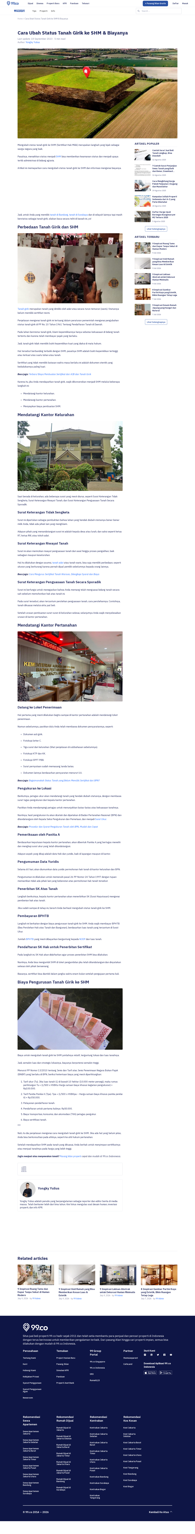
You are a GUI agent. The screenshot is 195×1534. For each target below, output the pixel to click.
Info (53, 11)
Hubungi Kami (29, 1370)
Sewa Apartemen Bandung (31, 1484)
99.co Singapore (97, 1361)
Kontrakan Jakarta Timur (98, 1452)
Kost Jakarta (129, 1427)
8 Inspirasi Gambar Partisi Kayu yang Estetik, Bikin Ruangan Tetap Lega (158, 1292)
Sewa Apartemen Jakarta (31, 1432)
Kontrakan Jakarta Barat (98, 1443)
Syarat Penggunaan (32, 1383)
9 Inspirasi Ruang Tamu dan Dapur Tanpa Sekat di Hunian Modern (33, 1292)
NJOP (82, 939)
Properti (44, 11)
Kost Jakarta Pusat (132, 1461)
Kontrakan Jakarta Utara (98, 1460)
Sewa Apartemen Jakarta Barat (31, 1449)
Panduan (74, 3)
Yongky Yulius (48, 1188)
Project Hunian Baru (65, 1358)
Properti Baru (53, 3)
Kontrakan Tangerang (95, 1496)
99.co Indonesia (97, 1368)
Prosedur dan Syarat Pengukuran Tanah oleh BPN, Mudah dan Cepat (63, 826)
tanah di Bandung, (59, 214)
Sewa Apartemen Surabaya (31, 1492)
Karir (25, 1364)
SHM (58, 156)
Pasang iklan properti (70, 1156)
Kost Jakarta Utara (132, 1455)
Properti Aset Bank (65, 1383)
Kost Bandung (129, 1474)
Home (20, 18)
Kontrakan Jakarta (98, 1427)
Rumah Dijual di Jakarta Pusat (63, 1471)
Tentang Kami (29, 1358)
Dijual (30, 3)
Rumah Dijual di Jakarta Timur (63, 1454)
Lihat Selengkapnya (156, 229)
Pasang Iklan (62, 1364)
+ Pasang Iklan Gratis (155, 3)
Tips (34, 11)
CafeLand (127, 1364)
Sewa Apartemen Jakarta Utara (31, 1475)
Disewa (40, 3)
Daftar (176, 3)
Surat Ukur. (101, 819)
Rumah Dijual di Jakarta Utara (63, 1463)
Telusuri (85, 3)
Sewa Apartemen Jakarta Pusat (31, 1466)
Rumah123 (95, 1380)
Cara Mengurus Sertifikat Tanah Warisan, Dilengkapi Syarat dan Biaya (64, 574)
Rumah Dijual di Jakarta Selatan (64, 1437)
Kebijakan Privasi (31, 1376)
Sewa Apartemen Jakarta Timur (31, 1458)
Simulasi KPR (62, 1370)
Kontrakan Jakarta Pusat (98, 1469)
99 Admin (36, 1298)
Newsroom (28, 1397)
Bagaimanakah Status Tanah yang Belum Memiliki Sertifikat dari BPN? (64, 780)
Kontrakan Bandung (99, 1477)
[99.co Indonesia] (13, 3)
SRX (92, 1374)
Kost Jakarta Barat (132, 1442)
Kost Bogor (128, 1486)
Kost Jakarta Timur (132, 1449)
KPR (65, 3)
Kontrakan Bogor (98, 1489)
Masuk (185, 3)
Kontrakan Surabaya (99, 1483)
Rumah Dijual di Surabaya (63, 1488)
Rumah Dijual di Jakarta (63, 1428)
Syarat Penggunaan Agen (32, 1390)
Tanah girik (23, 308)
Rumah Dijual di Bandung (63, 1480)
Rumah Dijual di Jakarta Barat (63, 1446)
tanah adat (58, 562)
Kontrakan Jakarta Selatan (98, 1435)
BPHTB (30, 939)
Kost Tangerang (130, 1467)
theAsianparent (130, 1358)
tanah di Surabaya (78, 214)
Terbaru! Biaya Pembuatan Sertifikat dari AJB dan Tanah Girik (60, 374)
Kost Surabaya (130, 1480)
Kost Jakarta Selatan (129, 1435)
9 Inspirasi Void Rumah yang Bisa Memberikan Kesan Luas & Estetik (77, 1292)
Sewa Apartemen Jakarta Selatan (31, 1441)
